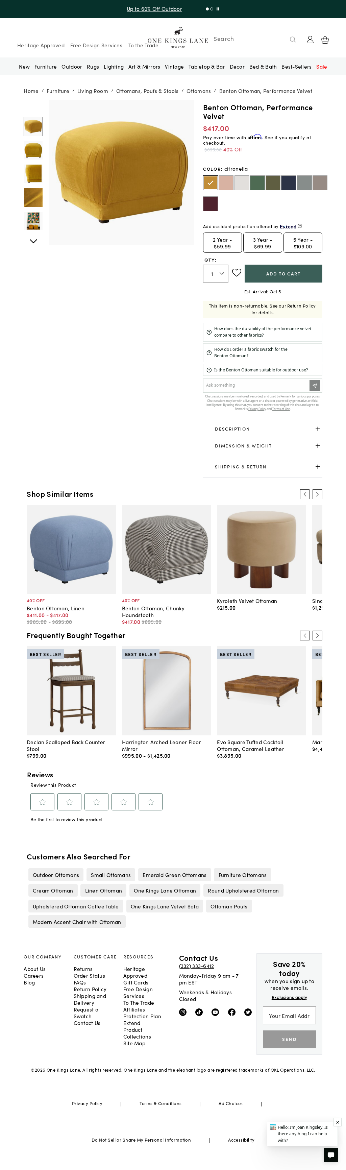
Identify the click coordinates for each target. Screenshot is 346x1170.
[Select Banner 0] (207, 8)
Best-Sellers (296, 66)
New (24, 66)
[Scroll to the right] (317, 494)
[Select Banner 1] (211, 8)
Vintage (174, 66)
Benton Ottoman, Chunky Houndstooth (153, 611)
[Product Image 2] (33, 174)
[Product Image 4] (33, 221)
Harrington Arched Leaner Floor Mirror (161, 745)
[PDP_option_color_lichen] (304, 182)
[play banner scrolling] (217, 8)
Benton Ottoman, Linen (55, 608)
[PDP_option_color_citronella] (210, 182)
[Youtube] (217, 1012)
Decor (237, 66)
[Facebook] (233, 1012)
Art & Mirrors (144, 66)
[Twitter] (249, 1012)
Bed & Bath (263, 66)
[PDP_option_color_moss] (273, 182)
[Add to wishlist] (236, 272)
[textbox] (215, 274)
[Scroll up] (33, 237)
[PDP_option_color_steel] (320, 182)
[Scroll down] (33, 107)
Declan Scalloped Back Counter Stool (66, 745)
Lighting (114, 66)
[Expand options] (318, 429)
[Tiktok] (200, 1012)
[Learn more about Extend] (300, 226)
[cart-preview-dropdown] (325, 40)
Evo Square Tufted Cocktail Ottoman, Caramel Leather (250, 745)
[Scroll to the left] (305, 494)
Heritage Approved (41, 45)
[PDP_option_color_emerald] (257, 182)
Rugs (93, 66)
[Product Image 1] (33, 150)
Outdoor (71, 66)
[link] (262, 429)
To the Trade (143, 45)
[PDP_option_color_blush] (226, 182)
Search (224, 38)
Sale (321, 66)
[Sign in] (310, 39)
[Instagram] (184, 1012)
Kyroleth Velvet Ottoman (247, 600)
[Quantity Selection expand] (222, 273)
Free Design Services (96, 45)
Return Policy (301, 305)
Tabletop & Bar (207, 66)
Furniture (45, 66)
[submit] (293, 39)
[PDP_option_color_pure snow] (241, 182)
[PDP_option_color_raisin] (210, 203)
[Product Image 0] (33, 126)
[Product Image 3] (33, 197)
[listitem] (56, 874)
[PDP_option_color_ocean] (288, 182)
